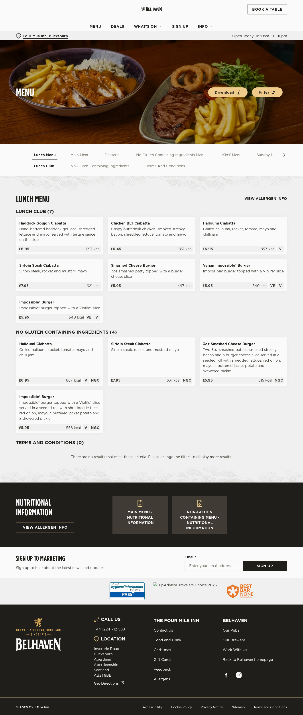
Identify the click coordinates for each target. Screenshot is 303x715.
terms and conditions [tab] (165, 165)
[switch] (127, 49)
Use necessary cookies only (265, 26)
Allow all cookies (266, 12)
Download (224, 92)
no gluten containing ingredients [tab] (100, 165)
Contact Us (163, 630)
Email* (190, 557)
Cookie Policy (181, 707)
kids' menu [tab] (232, 154)
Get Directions (106, 683)
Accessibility (152, 707)
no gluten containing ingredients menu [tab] (171, 154)
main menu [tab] (80, 154)
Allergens (162, 679)
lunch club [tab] (44, 165)
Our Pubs (231, 630)
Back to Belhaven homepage (248, 659)
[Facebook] (226, 675)
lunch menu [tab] (45, 154)
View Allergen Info (265, 198)
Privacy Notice (212, 707)
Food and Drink (167, 640)
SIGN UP (265, 565)
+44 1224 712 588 (109, 629)
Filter (264, 92)
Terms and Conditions (270, 707)
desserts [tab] (112, 154)
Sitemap (238, 707)
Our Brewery (234, 640)
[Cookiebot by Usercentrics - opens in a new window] (28, 50)
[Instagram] (239, 675)
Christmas (162, 649)
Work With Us (235, 649)
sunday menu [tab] (268, 154)
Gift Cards (162, 659)
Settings (227, 50)
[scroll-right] (284, 155)
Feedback (162, 669)
